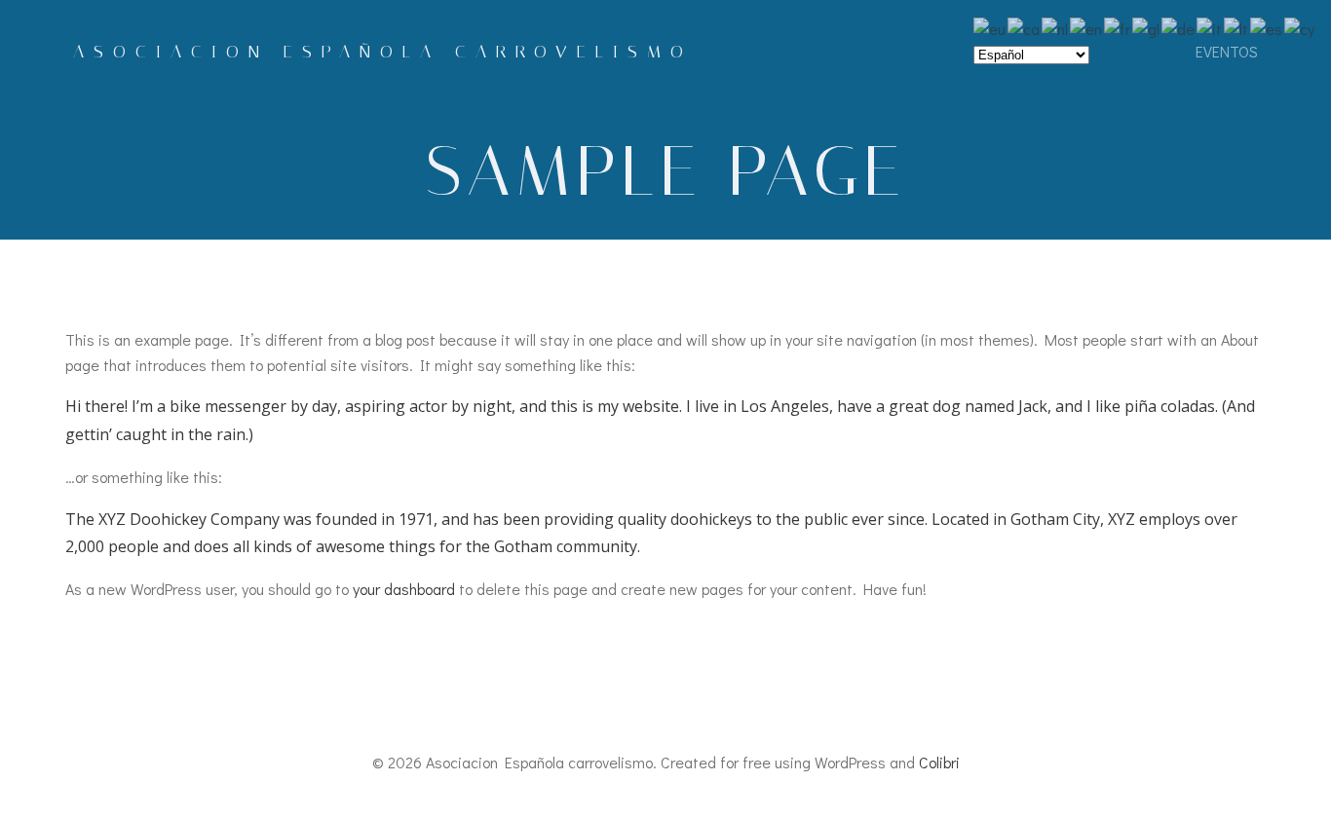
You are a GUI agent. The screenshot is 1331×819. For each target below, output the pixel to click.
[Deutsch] (1179, 27)
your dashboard (404, 588)
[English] (1087, 27)
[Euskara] (990, 27)
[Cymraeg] (1300, 27)
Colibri (939, 762)
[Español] (1267, 27)
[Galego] (1146, 27)
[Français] (1118, 27)
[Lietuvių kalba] (1237, 27)
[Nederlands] (1056, 27)
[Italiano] (1210, 27)
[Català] (1025, 27)
